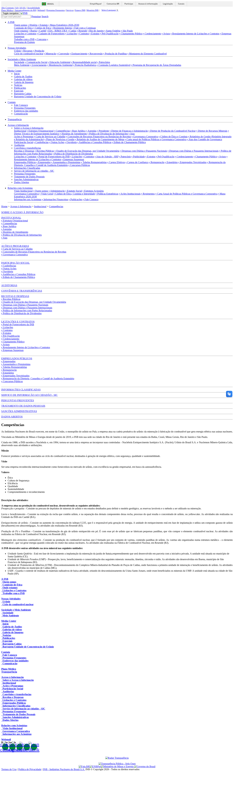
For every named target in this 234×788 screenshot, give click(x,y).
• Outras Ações (56, 142)
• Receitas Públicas (44, 150)
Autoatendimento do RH (25, 10)
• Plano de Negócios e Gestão (59, 139)
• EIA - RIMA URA (57, 30)
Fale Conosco (21, 105)
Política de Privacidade (29, 769)
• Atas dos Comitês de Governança (204, 139)
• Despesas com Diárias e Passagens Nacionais (143, 150)
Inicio (17, 73)
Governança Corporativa (26, 193)
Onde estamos (21, 30)
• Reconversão (95, 53)
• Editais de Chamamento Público (129, 142)
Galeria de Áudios (23, 76)
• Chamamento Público (130, 33)
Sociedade (19, 62)
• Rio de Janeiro (96, 30)
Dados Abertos (21, 182)
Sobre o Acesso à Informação (28, 128)
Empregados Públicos (25, 162)
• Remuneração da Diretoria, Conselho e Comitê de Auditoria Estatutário (37, 378)
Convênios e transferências (27, 148)
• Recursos (27, 50)
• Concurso (40, 39)
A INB (11, 22)
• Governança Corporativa (145, 136)
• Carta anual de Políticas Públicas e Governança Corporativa (155, 139)
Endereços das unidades (26, 110)
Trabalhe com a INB (24, 39)
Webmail (41, 10)
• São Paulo (127, 30)
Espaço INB (80, 10)
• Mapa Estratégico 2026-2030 (63, 25)
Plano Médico (7, 10)
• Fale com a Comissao (84, 28)
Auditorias (19, 145)
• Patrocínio (125, 156)
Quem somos (20, 25)
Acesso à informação (148, 3)
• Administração (57, 191)
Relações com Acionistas (20, 188)
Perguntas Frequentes (55, 10)
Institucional (20, 130)
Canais (181, 3)
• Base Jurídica (78, 130)
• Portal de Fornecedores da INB (53, 156)
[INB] (24, 13)
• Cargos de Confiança (137, 162)
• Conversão (63, 53)
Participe (128, 3)
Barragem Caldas (22, 93)
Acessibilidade (33, 8)
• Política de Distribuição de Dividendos (73, 153)
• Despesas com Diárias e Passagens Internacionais (193, 150)
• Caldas (72, 30)
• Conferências (41, 142)
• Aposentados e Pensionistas (65, 162)
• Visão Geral (46, 193)
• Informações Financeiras (55, 199)
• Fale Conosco (90, 199)
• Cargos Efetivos (116, 162)
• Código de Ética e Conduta (173, 136)
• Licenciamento (38, 65)
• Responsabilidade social (84, 62)
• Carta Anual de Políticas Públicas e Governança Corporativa (186, 193)
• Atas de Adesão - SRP (106, 156)
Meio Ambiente (22, 65)
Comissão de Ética (23, 28)
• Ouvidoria (71, 142)
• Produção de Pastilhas (115, 53)
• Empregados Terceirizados (192, 162)
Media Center (14, 70)
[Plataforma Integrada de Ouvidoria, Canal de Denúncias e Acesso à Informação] (84, 766)
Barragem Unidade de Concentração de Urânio (37, 96)
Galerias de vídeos (23, 79)
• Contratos (83, 33)
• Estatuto (43, 25)
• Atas (132, 133)
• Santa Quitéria (112, 30)
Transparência (15, 119)
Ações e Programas (23, 136)
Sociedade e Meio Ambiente (22, 59)
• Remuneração (156, 162)
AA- (24, 8)
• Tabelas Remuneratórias (94, 162)
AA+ (17, 8)
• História (32, 25)
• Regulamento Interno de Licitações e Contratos (195, 33)
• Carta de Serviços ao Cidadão (49, 136)
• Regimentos (148, 193)
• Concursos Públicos (79, 165)
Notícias (18, 85)
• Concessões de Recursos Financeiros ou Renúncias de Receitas (98, 136)
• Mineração (50, 53)
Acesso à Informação (18, 125)
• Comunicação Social (36, 62)
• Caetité (42, 30)
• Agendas (91, 130)
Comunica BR (113, 3)
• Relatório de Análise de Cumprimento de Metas (99, 139)
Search (45, 16)
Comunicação (21, 113)
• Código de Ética (42, 28)
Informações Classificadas (27, 168)
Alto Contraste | (8, 8)
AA (20, 8)
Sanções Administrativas (26, 179)
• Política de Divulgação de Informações (108, 133)
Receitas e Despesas (24, 150)
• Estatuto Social (73, 191)
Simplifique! (95, 3)
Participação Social (23, 142)
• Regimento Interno (62, 28)
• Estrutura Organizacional (40, 130)
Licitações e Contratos (25, 33)
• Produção (38, 50)
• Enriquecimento (78, 53)
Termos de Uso (9, 769)
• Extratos (94, 33)
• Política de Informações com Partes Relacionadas (26, 310)
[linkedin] (27, 747)
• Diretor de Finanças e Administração (129, 130)
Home (4, 206)
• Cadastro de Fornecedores (51, 33)
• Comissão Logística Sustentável (113, 65)
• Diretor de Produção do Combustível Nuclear (172, 130)
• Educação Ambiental (59, 62)
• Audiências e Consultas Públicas (94, 142)
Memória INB (92, 10)
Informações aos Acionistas (27, 199)
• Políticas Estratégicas (107, 193)
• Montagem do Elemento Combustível (147, 53)
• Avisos (166, 33)
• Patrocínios (103, 62)
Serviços (70, 10)
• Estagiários (171, 162)
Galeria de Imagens (23, 82)
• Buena (33, 30)
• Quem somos (40, 191)
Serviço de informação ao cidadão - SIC (34, 171)
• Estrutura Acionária (93, 191)
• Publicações (75, 199)
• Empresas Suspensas (73, 159)
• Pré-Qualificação (109, 33)
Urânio (17, 50)
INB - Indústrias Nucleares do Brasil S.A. (64, 769)
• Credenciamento (152, 33)
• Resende (82, 30)
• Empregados (43, 162)
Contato (12, 102)
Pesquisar (36, 16)
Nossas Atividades (17, 48)
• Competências (62, 130)
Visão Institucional (23, 191)
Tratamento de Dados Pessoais (29, 176)
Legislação (168, 3)
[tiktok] (34, 747)
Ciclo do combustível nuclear (28, 53)
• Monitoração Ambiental (60, 65)
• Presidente (103, 130)
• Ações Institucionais (130, 193)
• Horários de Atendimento (73, 133)
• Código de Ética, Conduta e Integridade (74, 193)
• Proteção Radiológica (84, 65)
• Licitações (71, 33)
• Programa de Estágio (31, 41)
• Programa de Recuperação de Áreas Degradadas (156, 65)
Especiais (18, 90)
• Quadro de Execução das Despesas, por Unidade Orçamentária (87, 150)
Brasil (50, 4)
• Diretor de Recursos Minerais (211, 130)
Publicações (20, 88)
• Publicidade (138, 156)
